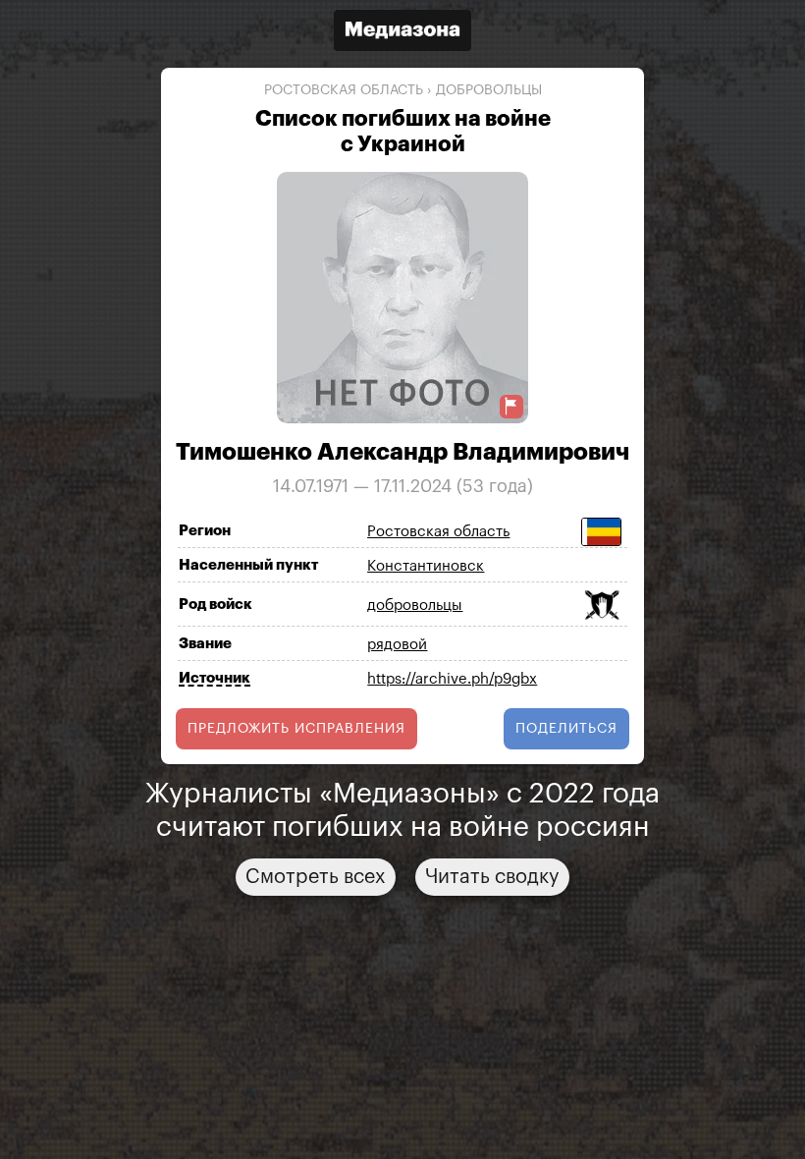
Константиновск (425, 566)
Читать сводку (492, 877)
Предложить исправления (296, 729)
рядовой (397, 644)
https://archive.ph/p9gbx (452, 679)
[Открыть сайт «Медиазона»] (402, 33)
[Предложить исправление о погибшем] (511, 406)
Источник (214, 678)
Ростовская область (343, 90)
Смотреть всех (315, 877)
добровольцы (489, 90)
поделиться (566, 729)
